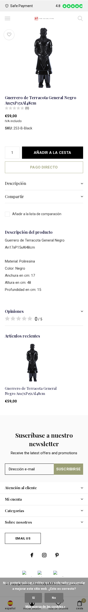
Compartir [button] (14, 196)
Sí (33, 598)
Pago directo (44, 167)
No (54, 598)
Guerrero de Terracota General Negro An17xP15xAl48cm (31, 391)
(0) (27, 108)
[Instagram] (44, 555)
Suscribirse (68, 469)
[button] (7, 18)
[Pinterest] (57, 555)
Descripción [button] (15, 183)
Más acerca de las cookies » (45, 606)
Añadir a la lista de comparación (36, 214)
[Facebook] (32, 555)
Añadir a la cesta (52, 152)
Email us (22, 538)
